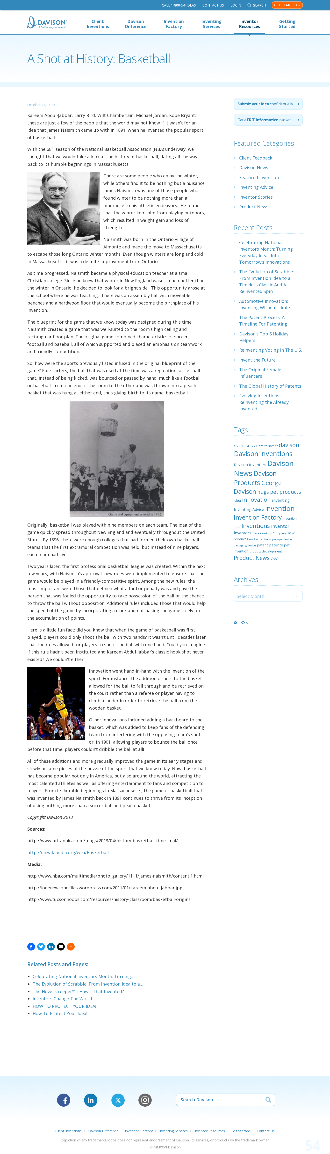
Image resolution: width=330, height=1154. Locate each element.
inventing (281, 500)
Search (259, 5)
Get (264, 120)
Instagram (145, 1100)
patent (262, 545)
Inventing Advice (256, 187)
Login (235, 5)
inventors (242, 533)
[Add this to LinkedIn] (51, 947)
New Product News (259, 539)
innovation (256, 499)
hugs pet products (279, 491)
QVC (274, 558)
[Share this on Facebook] (31, 947)
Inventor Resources (249, 24)
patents (276, 545)
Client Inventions (98, 24)
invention (280, 508)
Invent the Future (257, 360)
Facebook (63, 1100)
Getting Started (287, 24)
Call (179, 5)
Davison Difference (135, 24)
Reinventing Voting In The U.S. (270, 350)
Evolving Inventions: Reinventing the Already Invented (264, 402)
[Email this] (61, 947)
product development (266, 551)
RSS (244, 622)
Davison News (253, 167)
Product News (253, 207)
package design (282, 539)
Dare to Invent (267, 446)
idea (237, 500)
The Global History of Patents (270, 386)
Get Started (285, 5)
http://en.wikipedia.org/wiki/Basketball (68, 852)
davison (289, 445)
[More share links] (71, 947)
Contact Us (213, 5)
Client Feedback (255, 158)
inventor (280, 526)
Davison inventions (263, 453)
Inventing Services (211, 24)
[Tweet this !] (41, 947)
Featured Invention (259, 177)
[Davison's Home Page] (47, 23)
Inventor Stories (256, 197)
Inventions (256, 526)
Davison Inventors (250, 464)
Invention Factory (174, 24)
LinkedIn (90, 1100)
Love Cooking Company (269, 533)
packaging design (245, 545)
